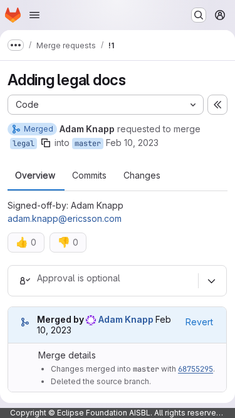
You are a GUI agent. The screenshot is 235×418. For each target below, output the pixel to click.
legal (23, 143)
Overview (35, 175)
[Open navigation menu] (34, 15)
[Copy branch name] (45, 142)
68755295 (195, 369)
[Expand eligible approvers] (211, 280)
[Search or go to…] (198, 15)
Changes (141, 175)
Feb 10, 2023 (132, 142)
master (88, 143)
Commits (89, 175)
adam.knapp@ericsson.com (65, 218)
